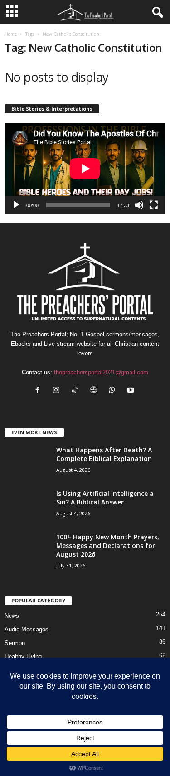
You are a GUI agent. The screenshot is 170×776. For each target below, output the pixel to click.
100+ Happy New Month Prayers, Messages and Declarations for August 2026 (107, 545)
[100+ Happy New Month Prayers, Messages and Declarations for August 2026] (27, 561)
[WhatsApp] (114, 391)
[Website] (95, 391)
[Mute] (139, 204)
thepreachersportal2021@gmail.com (101, 372)
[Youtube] (131, 391)
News (12, 615)
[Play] (16, 204)
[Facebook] (39, 391)
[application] (85, 168)
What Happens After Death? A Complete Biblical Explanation (104, 454)
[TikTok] (77, 391)
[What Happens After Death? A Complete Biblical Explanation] (27, 463)
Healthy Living (23, 656)
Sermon (15, 643)
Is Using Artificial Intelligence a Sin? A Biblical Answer (105, 497)
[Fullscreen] (153, 204)
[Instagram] (58, 391)
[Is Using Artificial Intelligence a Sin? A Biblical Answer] (27, 513)
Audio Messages (27, 629)
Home (11, 34)
